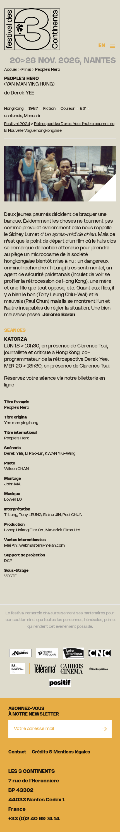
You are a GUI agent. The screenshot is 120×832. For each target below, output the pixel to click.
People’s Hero (47, 70)
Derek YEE (22, 93)
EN (102, 45)
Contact (17, 752)
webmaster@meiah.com (42, 546)
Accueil (11, 70)
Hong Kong (13, 109)
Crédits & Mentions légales (61, 752)
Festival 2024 (17, 124)
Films (26, 70)
